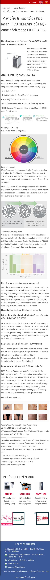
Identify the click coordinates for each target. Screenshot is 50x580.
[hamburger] (2, 2)
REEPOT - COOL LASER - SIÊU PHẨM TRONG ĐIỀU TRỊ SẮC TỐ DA (9, 494)
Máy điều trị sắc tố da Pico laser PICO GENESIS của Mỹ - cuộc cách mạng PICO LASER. (23, 11)
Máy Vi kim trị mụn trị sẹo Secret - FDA (41, 494)
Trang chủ (6, 8)
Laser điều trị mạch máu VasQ (25, 494)
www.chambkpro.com (16, 464)
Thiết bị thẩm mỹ (19, 8)
